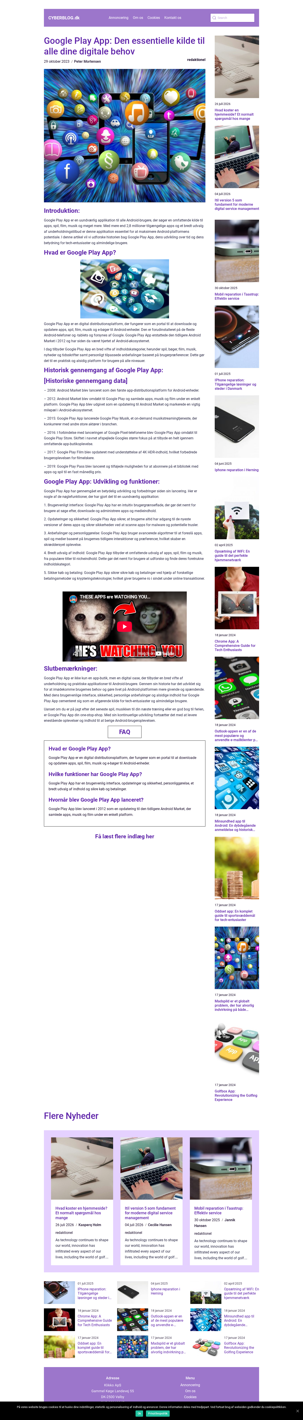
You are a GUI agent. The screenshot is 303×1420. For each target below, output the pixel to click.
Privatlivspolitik (157, 1413)
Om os (138, 18)
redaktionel (196, 60)
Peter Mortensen (87, 61)
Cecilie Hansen (160, 1225)
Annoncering (118, 18)
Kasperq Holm (90, 1225)
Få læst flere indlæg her (124, 836)
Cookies (154, 18)
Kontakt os (172, 18)
